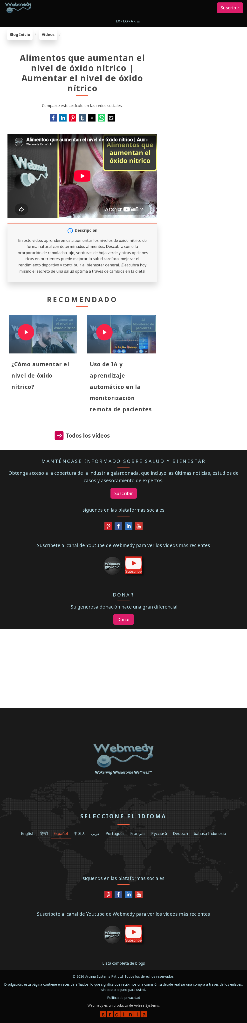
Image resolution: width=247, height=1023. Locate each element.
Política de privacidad (123, 997)
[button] (128, 21)
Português (115, 833)
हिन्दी (44, 833)
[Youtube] (139, 527)
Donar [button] (123, 619)
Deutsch (180, 833)
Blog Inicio (20, 34)
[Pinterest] (108, 527)
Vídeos (48, 34)
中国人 (79, 833)
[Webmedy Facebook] (118, 527)
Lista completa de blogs (123, 963)
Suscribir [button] (230, 8)
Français (137, 833)
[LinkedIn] (128, 527)
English (27, 833)
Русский (159, 833)
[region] (206, 59)
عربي (95, 833)
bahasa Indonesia (210, 833)
